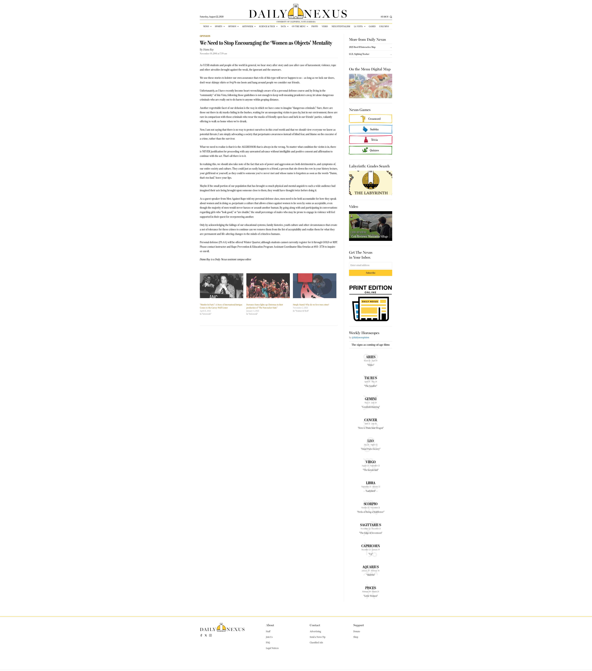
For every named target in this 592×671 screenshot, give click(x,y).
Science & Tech (267, 26)
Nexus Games (359, 109)
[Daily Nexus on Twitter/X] (205, 635)
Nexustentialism (341, 26)
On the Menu (299, 26)
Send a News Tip (317, 637)
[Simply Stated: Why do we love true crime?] (314, 285)
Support (358, 625)
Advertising (315, 631)
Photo (314, 26)
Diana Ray (208, 49)
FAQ (268, 642)
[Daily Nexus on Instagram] (210, 635)
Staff (268, 631)
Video (325, 26)
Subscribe (370, 272)
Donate (356, 631)
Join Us (269, 637)
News (206, 26)
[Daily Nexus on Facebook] (201, 635)
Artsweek (247, 26)
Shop (355, 637)
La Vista (358, 26)
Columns (384, 26)
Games (372, 26)
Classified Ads (316, 642)
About (270, 625)
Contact (315, 625)
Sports (218, 26)
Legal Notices (272, 648)
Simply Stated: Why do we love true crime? (311, 304)
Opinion (232, 26)
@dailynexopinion (360, 337)
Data (283, 26)
